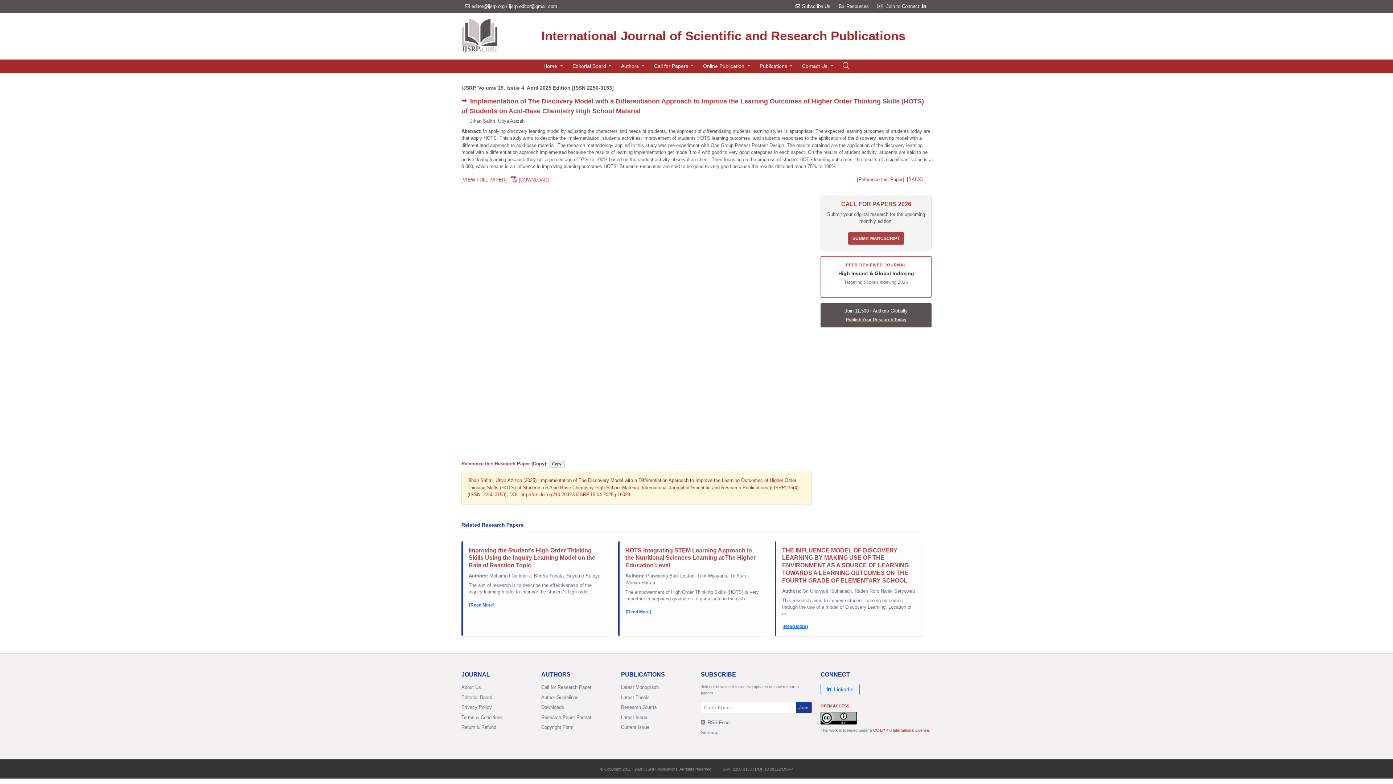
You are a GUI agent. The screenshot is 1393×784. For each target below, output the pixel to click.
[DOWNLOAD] (534, 180)
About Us (471, 687)
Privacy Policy (476, 707)
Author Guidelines (560, 697)
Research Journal (639, 707)
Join (804, 707)
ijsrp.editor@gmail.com (533, 6)
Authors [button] (630, 66)
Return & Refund (478, 727)
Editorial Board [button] (590, 66)
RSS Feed (718, 722)
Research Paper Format (566, 717)
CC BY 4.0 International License (901, 730)
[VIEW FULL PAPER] (484, 180)
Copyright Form (557, 727)
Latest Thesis (635, 697)
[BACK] (915, 179)
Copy (557, 464)
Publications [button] (774, 66)
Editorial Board (476, 697)
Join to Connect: (904, 6)
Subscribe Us (816, 6)
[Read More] (481, 605)
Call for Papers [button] (672, 66)
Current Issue (635, 727)
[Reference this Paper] (880, 179)
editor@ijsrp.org (488, 6)
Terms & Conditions (482, 717)
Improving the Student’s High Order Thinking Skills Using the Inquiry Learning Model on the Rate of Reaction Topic (532, 558)
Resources (857, 6)
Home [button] (551, 66)
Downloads (552, 707)
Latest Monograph (640, 687)
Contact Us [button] (815, 66)
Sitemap (709, 732)
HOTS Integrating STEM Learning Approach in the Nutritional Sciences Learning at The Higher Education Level (690, 558)
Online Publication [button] (724, 66)
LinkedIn (844, 689)
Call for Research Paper (566, 687)
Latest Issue (634, 717)
